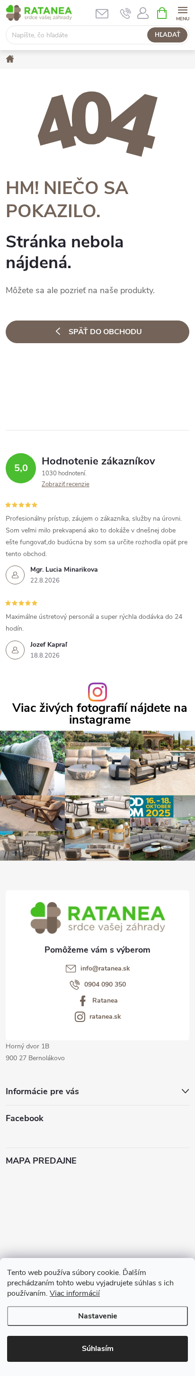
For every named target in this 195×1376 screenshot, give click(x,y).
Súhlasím (98, 1348)
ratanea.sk (105, 1017)
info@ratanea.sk (105, 968)
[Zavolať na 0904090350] (126, 13)
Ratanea (105, 1001)
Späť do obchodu (105, 332)
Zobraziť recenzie (65, 484)
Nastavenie (97, 1316)
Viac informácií (75, 1293)
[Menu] (182, 12)
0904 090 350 (105, 984)
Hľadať (167, 35)
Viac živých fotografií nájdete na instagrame (99, 714)
